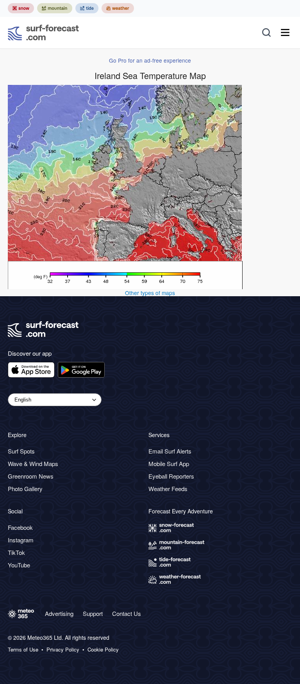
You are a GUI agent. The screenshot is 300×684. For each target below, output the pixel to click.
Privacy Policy (62, 649)
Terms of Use (23, 649)
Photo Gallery (25, 488)
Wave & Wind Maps (33, 463)
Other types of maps (150, 293)
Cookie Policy (103, 649)
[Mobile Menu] (285, 32)
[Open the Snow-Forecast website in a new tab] (21, 8)
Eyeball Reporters (171, 476)
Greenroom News (31, 476)
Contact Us (126, 613)
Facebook (20, 527)
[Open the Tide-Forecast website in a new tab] (86, 8)
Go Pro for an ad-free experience (150, 60)
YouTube (19, 565)
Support (93, 613)
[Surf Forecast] (43, 32)
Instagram (21, 540)
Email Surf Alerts (169, 451)
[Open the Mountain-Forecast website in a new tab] (54, 8)
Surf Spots (21, 451)
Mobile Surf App (168, 463)
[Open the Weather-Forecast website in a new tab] (118, 8)
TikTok (16, 552)
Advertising (59, 613)
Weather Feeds (168, 488)
